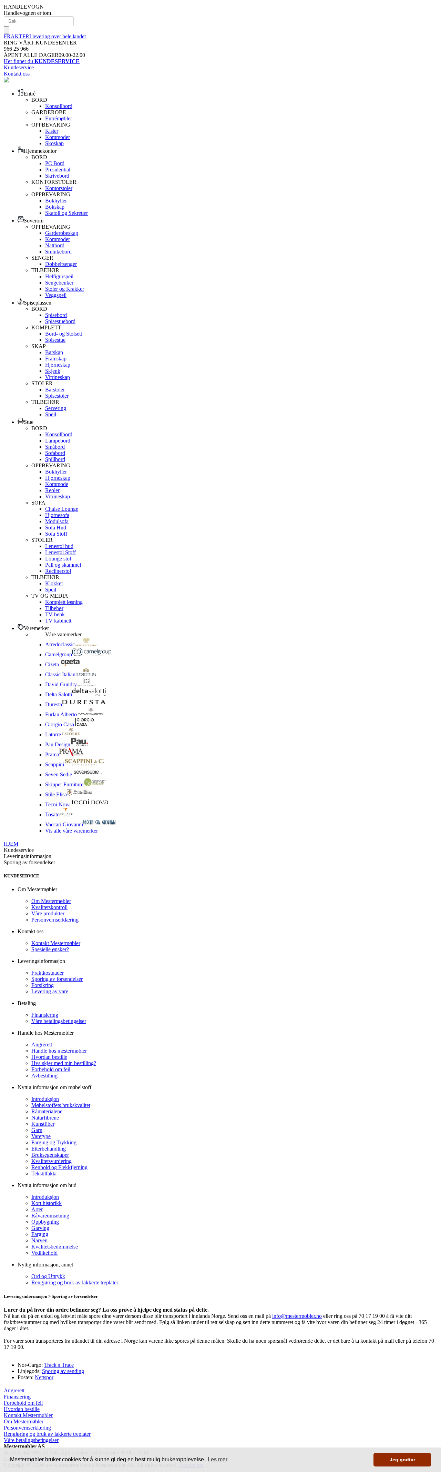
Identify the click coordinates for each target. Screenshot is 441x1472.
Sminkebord (58, 252)
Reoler (52, 490)
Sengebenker (59, 283)
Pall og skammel (63, 565)
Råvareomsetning (50, 1216)
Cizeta (52, 664)
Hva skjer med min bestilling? (63, 1063)
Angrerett (41, 1044)
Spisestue (55, 340)
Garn (36, 1130)
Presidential (57, 169)
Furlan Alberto (61, 714)
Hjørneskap (57, 365)
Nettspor (44, 1377)
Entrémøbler (58, 118)
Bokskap (54, 207)
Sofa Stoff (56, 534)
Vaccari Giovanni (64, 824)
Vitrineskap (57, 377)
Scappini (54, 764)
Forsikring (42, 985)
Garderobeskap (61, 233)
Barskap (54, 352)
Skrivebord (57, 176)
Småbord (55, 447)
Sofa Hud (55, 527)
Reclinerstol (58, 571)
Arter (37, 1209)
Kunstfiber (42, 1124)
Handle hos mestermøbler (59, 1051)
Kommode (56, 484)
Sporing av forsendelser (57, 979)
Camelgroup (58, 654)
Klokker (54, 583)
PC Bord (54, 163)
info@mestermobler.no (297, 1316)
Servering (55, 408)
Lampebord (57, 441)
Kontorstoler (58, 188)
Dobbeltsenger (61, 264)
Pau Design (57, 744)
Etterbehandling (48, 1149)
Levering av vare (49, 991)
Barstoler (55, 389)
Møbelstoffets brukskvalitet (60, 1105)
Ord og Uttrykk (48, 1276)
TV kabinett (58, 621)
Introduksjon (45, 1099)
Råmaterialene (46, 1111)
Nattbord (54, 245)
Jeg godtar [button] (402, 1459)
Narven (39, 1240)
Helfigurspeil (59, 276)
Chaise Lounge (61, 509)
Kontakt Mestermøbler (55, 943)
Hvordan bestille (49, 1057)
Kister (51, 131)
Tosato (52, 814)
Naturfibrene (45, 1118)
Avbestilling (44, 1075)
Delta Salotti (58, 694)
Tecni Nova (58, 804)
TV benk (55, 614)
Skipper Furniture (64, 784)
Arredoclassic (60, 644)
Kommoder (57, 137)
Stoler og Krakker (64, 289)
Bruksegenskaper (50, 1155)
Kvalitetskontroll (49, 907)
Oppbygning (45, 1222)
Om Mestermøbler (51, 901)
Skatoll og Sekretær (66, 213)
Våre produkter (47, 913)
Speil (50, 414)
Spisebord (56, 315)
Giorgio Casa (59, 724)
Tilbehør (54, 608)
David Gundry (61, 684)
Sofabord (55, 453)
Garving (40, 1228)
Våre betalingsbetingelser (58, 1021)
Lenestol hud (59, 546)
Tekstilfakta (44, 1173)
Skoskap (54, 143)
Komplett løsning (64, 602)
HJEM (11, 844)
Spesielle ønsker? (50, 949)
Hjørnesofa (57, 515)
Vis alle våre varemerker (71, 831)
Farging (39, 1234)
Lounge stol (58, 558)
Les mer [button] (217, 1459)
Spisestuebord (60, 321)
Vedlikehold (44, 1253)
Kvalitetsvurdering (51, 1161)
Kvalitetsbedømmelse (54, 1247)
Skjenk (52, 371)
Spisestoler (57, 396)
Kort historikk (46, 1203)
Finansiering (44, 1015)
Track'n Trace (59, 1365)
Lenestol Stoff (60, 552)
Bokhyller (56, 200)
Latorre (53, 734)
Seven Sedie (58, 774)
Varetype (41, 1136)
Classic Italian (60, 674)
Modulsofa (57, 521)
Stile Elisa (56, 794)
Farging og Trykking (53, 1142)
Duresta (53, 704)
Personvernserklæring (55, 920)
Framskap (55, 358)
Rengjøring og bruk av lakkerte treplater (74, 1282)
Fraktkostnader (47, 973)
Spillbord (55, 459)
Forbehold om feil (50, 1069)
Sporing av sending (63, 1371)
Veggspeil (55, 295)
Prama (52, 754)
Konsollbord (58, 106)
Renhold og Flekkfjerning (59, 1167)
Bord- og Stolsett (63, 334)
